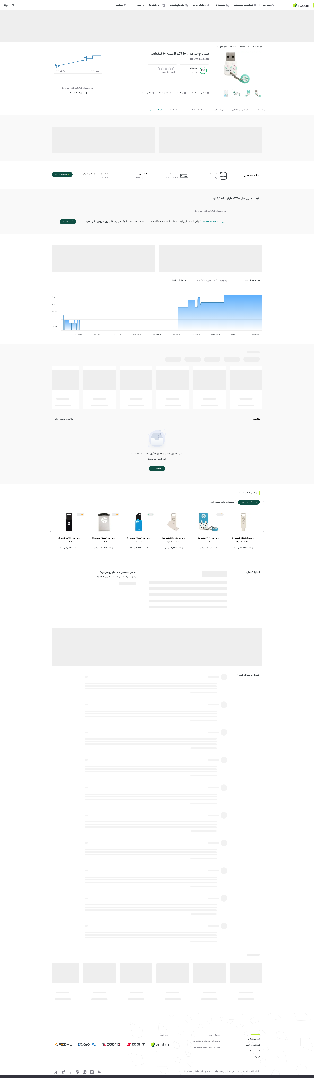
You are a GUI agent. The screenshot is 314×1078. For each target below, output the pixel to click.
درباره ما (256, 1057)
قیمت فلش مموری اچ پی (226, 46)
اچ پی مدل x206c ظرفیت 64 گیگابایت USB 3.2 (243, 540)
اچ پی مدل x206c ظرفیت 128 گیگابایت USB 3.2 (173, 540)
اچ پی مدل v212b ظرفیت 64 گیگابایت (69, 540)
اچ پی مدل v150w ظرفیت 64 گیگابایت (138, 540)
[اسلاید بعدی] (50, 532)
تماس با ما (255, 1051)
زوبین (259, 46)
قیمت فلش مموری (247, 46)
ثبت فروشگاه (254, 1039)
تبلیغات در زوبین (252, 1045)
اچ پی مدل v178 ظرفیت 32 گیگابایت (208, 540)
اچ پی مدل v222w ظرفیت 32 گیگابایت (103, 540)
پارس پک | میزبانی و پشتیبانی (206, 1041)
